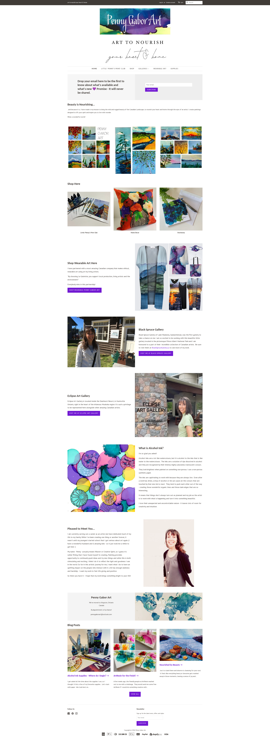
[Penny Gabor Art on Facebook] (69, 714)
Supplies (174, 69)
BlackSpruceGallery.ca (160, 347)
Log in (161, 2)
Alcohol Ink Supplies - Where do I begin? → (88, 676)
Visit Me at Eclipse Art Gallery (83, 413)
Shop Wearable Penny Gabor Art (84, 290)
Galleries (143, 69)
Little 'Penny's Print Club (113, 69)
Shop (132, 69)
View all (135, 694)
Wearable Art (159, 69)
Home (94, 69)
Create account (170, 2)
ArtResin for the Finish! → (126, 676)
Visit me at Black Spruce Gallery (155, 353)
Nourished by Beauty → (171, 665)
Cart (182, 2)
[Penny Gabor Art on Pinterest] (72, 714)
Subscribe (151, 90)
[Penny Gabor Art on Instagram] (76, 714)
